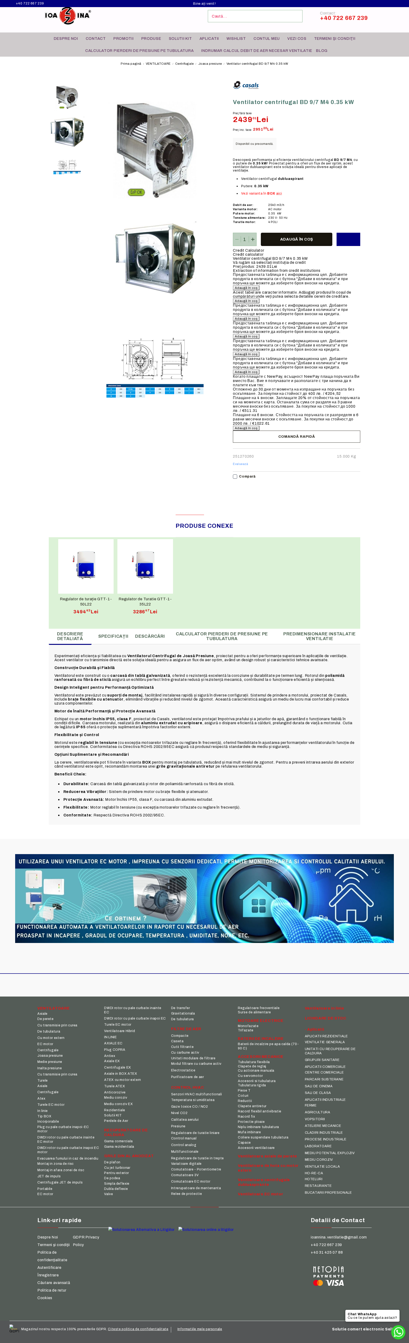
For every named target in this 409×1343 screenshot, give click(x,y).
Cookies (44, 1298)
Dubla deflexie (116, 1189)
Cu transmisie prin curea (57, 1025)
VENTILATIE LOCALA (322, 1166)
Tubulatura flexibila (254, 1062)
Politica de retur (51, 1290)
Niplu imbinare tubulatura (258, 1127)
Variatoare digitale (186, 1163)
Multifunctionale (185, 1151)
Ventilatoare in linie (324, 1008)
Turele (42, 1080)
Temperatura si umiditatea (193, 1100)
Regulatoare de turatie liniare (195, 1133)
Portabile (45, 1189)
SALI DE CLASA (318, 1093)
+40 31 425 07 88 (327, 1252)
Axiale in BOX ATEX (120, 1073)
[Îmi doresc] (348, 239)
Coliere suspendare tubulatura (263, 1137)
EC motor (45, 1044)
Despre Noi (47, 1237)
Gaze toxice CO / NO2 (189, 1106)
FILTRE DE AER (186, 1029)
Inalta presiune (49, 1068)
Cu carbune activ (185, 1052)
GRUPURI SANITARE (322, 1060)
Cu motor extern (50, 1038)
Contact (96, 38)
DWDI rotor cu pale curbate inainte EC (132, 1010)
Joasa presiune (210, 63)
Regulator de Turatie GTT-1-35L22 (145, 601)
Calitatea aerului (185, 1119)
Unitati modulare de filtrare (193, 1058)
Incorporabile (48, 1121)
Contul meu (266, 38)
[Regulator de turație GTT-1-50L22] (86, 565)
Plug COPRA (114, 1050)
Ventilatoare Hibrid (119, 1031)
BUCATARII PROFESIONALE (328, 1192)
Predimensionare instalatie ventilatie (319, 636)
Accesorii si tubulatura (257, 1081)
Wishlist (236, 38)
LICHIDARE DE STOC (325, 1018)
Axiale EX (112, 1061)
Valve (108, 1194)
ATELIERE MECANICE (323, 1126)
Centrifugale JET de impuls (60, 1182)
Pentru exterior (116, 1173)
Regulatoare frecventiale (259, 1008)
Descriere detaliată (70, 636)
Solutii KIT (180, 38)
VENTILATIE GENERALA (325, 1042)
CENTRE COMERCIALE (324, 1072)
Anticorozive (115, 1092)
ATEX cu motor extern (122, 1080)
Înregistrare (48, 1275)
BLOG (322, 51)
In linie (42, 1111)
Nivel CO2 (179, 1113)
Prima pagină (131, 63)
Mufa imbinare (249, 1132)
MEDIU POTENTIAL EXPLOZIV (330, 1153)
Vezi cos (297, 38)
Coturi (243, 1095)
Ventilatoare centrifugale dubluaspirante (264, 1182)
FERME (311, 1105)
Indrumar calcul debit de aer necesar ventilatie (256, 51)
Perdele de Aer (116, 1121)
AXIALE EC (113, 1043)
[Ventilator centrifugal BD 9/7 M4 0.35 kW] (67, 97)
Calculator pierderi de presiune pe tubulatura (139, 51)
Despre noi (66, 38)
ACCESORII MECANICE (261, 1057)
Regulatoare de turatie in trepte (197, 1158)
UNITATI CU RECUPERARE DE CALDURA (330, 1051)
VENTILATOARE (158, 63)
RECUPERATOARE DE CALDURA (126, 1132)
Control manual (184, 1138)
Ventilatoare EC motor (260, 1194)
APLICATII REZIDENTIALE (326, 1036)
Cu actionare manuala (256, 1070)
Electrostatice (183, 1070)
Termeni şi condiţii (335, 38)
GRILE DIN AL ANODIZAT (129, 1156)
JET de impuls (49, 1176)
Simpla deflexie (116, 1183)
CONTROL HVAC (187, 1087)
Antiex (109, 1056)
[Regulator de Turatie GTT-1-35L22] (145, 565)
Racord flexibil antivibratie (259, 1111)
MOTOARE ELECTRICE (260, 1021)
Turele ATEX (114, 1086)
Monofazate (248, 1026)
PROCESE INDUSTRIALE (326, 1139)
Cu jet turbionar (117, 1168)
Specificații (113, 636)
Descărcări (150, 636)
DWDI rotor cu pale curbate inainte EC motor (65, 1139)
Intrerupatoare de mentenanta (196, 1188)
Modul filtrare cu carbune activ (196, 1063)
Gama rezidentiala (119, 1146)
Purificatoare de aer (187, 1077)
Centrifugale (185, 63)
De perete (45, 1019)
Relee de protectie (186, 1194)
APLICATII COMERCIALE (325, 1067)
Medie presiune (49, 1062)
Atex (41, 1098)
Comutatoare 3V (185, 1175)
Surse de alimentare (254, 1012)
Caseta (177, 1041)
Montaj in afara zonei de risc (60, 1170)
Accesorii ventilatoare (256, 1148)
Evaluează (240, 464)
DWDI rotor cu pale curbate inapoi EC (135, 1018)
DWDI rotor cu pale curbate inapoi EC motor (68, 1150)
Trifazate (245, 1030)
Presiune (178, 1126)
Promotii (123, 38)
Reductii (245, 1101)
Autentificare (49, 1268)
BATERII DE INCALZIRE (261, 1039)
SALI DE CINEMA (319, 1086)
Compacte (180, 1036)
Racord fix (246, 1116)
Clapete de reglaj (252, 1066)
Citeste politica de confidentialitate (138, 1329)
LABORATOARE (318, 1146)
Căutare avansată (53, 1283)
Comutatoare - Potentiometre (196, 1169)
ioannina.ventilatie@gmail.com (339, 1237)
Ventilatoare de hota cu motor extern (268, 1168)
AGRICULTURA (317, 1112)
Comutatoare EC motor (190, 1181)
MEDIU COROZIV (319, 1159)
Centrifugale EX (117, 1067)
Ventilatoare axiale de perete (267, 1156)
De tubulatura (48, 1031)
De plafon (112, 1162)
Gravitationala (183, 1013)
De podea (112, 1178)
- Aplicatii (314, 1029)
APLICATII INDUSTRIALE (325, 1100)
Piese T (244, 1090)
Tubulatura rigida (252, 1085)
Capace (244, 1142)
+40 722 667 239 (30, 3)
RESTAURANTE (318, 1186)
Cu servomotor (250, 1076)
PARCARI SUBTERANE (324, 1079)
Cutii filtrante (182, 1047)
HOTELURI (314, 1179)
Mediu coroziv (115, 1097)
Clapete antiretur (252, 1106)
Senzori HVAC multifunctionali (196, 1094)
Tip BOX (44, 1116)
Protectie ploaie (251, 1122)
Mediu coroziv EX (118, 1104)
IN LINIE (110, 1037)
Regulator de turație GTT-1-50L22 (86, 601)
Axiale (42, 1013)
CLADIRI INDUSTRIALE (324, 1132)
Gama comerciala (118, 1141)
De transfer (180, 1008)
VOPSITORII (315, 1119)
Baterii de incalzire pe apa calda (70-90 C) (268, 1046)
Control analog (183, 1145)
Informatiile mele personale (200, 1329)
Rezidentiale (114, 1110)
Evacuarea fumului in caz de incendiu (67, 1158)
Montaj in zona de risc (55, 1163)
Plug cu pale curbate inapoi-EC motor (63, 1129)
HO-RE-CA (314, 1173)
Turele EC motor (50, 1104)
